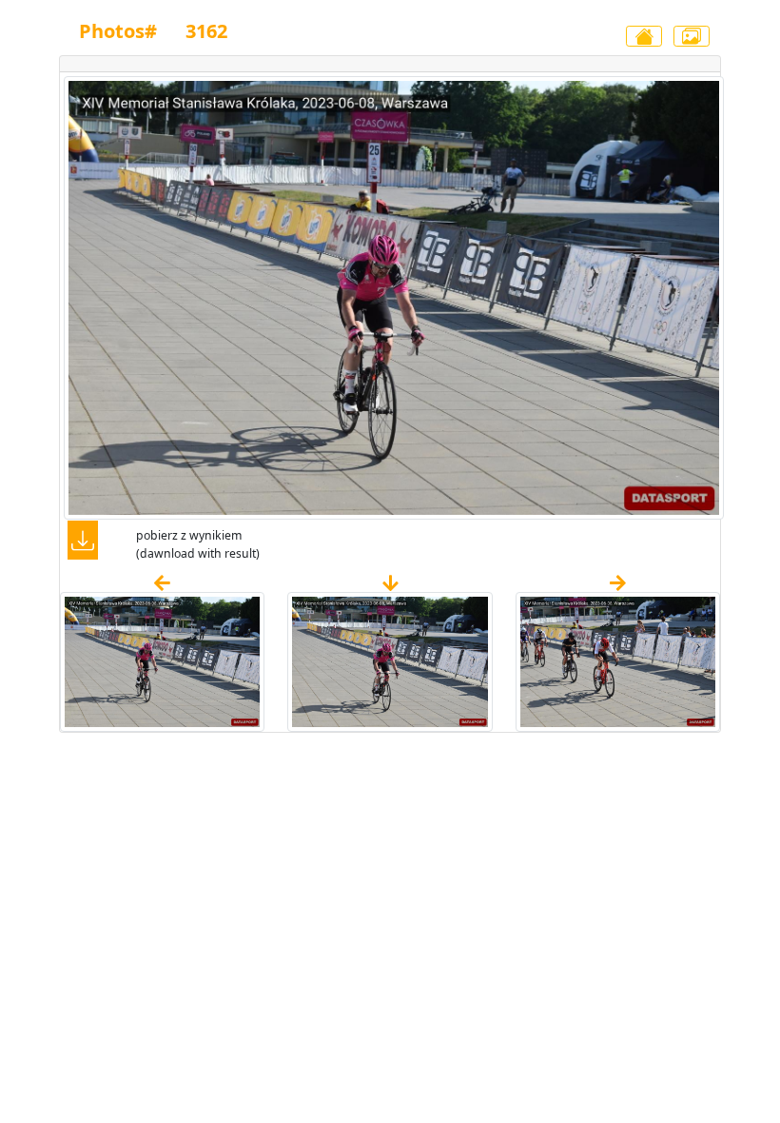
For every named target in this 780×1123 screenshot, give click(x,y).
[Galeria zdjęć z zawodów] (691, 36)
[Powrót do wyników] (644, 36)
